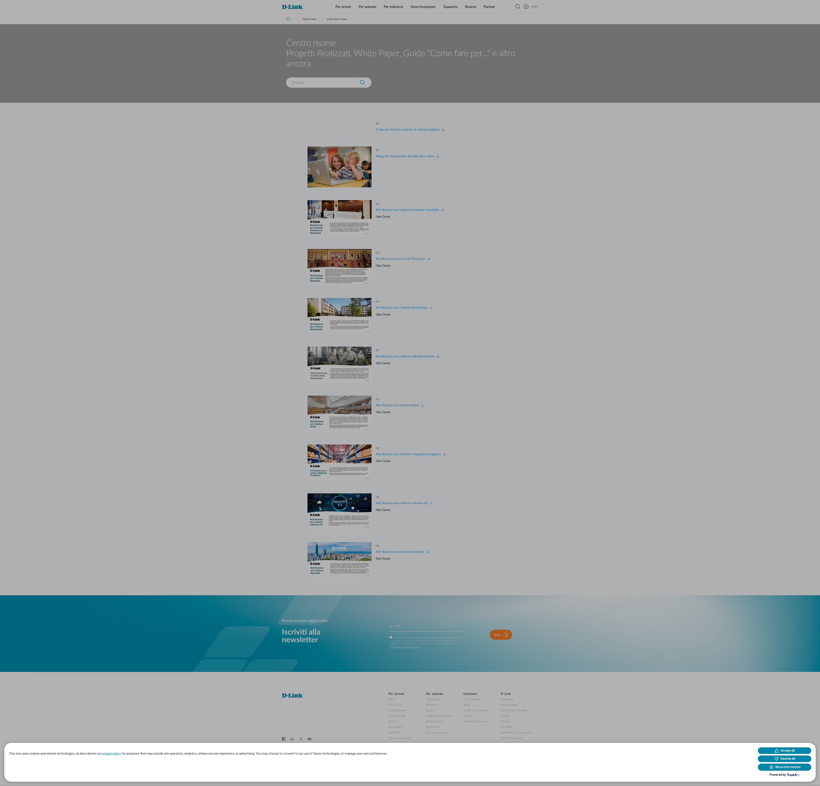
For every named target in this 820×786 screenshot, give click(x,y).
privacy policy (111, 753)
